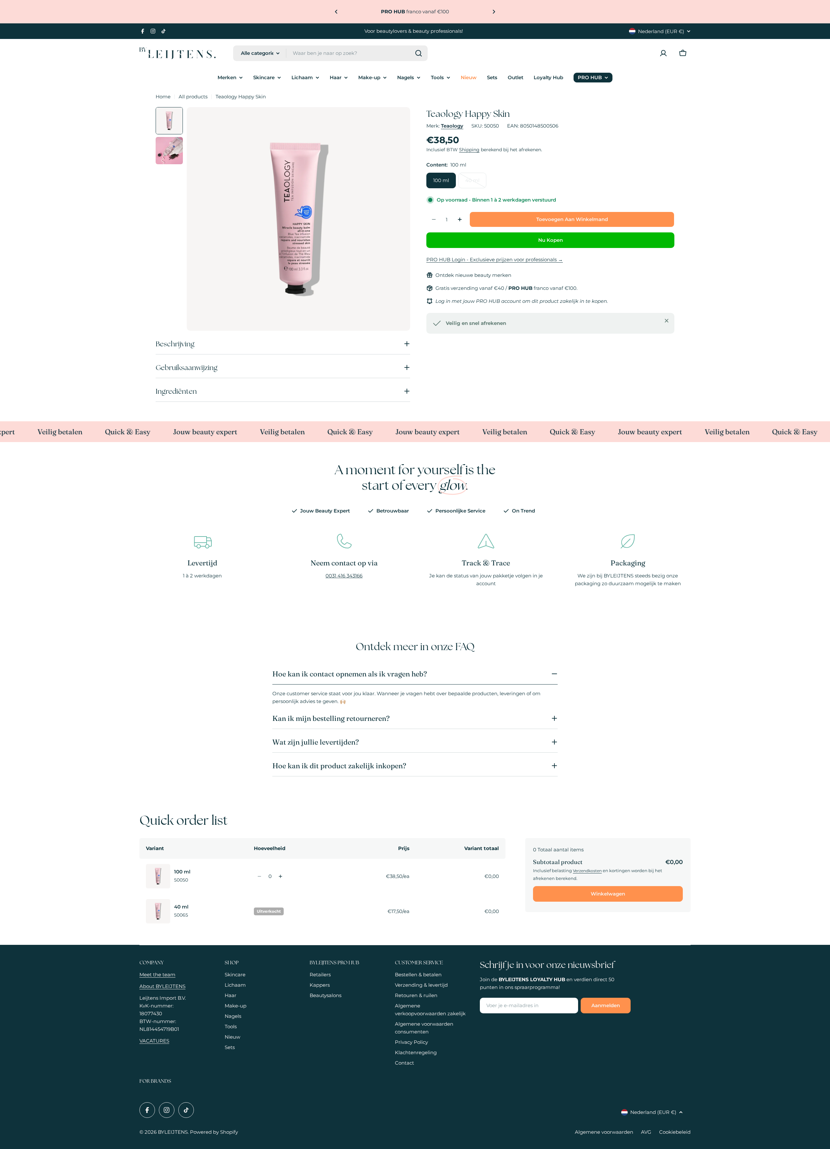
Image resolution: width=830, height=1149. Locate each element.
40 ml (475, 182)
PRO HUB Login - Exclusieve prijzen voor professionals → (494, 259)
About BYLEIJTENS (162, 986)
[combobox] (330, 53)
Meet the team (157, 974)
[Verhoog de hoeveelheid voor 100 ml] (280, 876)
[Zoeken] (418, 53)
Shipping (469, 149)
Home (163, 96)
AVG (646, 1132)
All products (193, 96)
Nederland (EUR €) (661, 31)
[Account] (663, 53)
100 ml (441, 180)
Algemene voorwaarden (604, 1132)
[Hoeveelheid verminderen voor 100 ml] (259, 876)
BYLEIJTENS (173, 1132)
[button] (336, 12)
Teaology (452, 126)
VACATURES (154, 1041)
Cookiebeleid (675, 1132)
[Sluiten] (666, 321)
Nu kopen (550, 240)
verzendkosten (587, 870)
